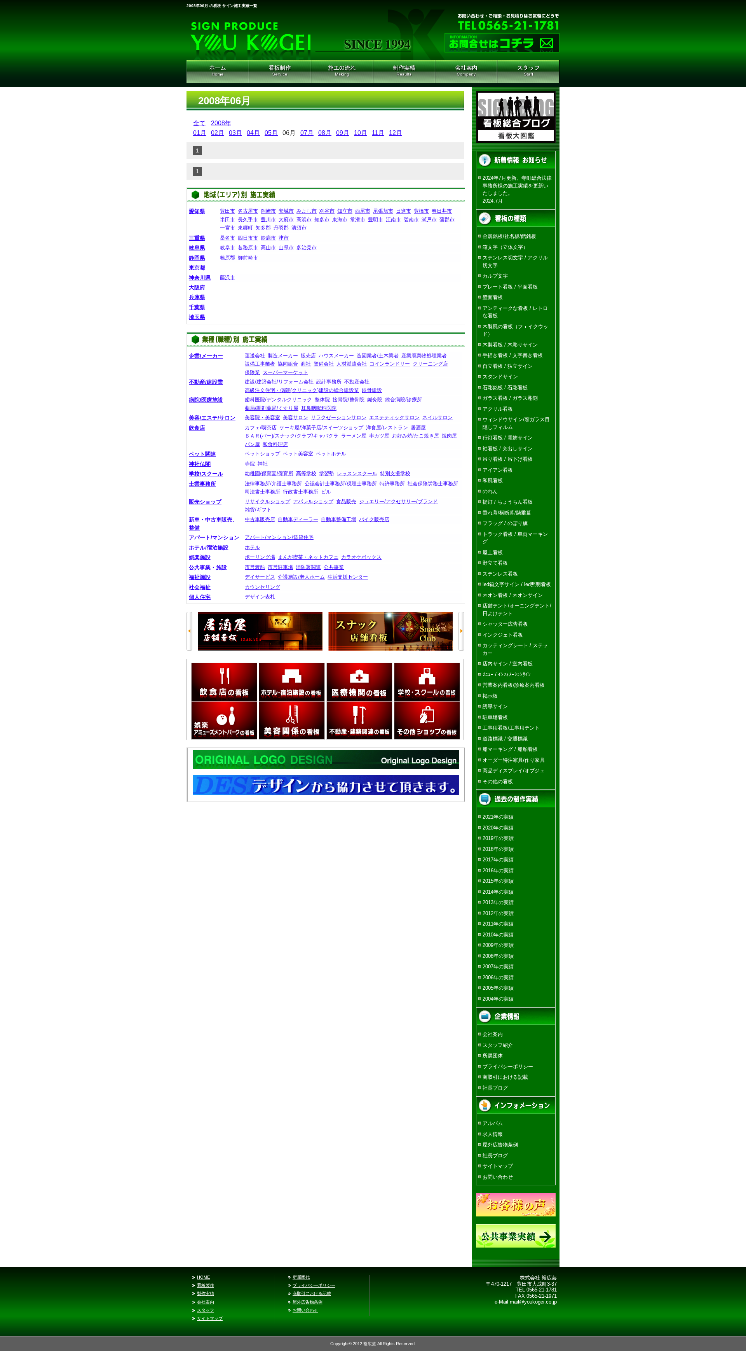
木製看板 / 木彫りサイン (510, 345)
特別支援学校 (395, 473)
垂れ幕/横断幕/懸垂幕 (507, 513)
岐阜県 (197, 248)
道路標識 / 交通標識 (505, 739)
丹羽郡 (281, 228)
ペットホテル (331, 454)
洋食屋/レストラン (387, 427)
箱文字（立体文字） (505, 247)
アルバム (493, 1123)
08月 (324, 133)
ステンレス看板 (500, 574)
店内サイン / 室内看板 (508, 664)
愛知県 (197, 211)
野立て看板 (495, 563)
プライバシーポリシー (508, 1066)
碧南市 (411, 219)
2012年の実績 (498, 913)
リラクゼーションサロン (338, 417)
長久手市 (248, 219)
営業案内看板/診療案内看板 (514, 685)
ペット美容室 (298, 454)
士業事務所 (202, 484)
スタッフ (205, 1310)
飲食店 (197, 428)
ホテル (252, 547)
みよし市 (306, 211)
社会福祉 (200, 587)
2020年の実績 (498, 828)
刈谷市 (327, 211)
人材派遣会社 (351, 364)
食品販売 (346, 501)
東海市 (339, 219)
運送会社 (255, 356)
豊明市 (375, 219)
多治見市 (306, 247)
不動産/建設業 (206, 382)
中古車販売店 (260, 519)
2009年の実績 (498, 945)
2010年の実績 (498, 935)
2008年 (221, 123)
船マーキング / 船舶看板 (510, 749)
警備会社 (324, 364)
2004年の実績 (498, 999)
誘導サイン (495, 706)
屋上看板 (493, 552)
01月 (199, 133)
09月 (342, 133)
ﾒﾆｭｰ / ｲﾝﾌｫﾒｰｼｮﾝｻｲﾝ (507, 674)
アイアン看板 (498, 470)
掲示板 (490, 696)
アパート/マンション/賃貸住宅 (279, 537)
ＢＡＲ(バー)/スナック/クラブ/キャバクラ (291, 436)
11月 (378, 133)
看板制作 (280, 71)
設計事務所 (329, 382)
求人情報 (493, 1134)
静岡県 (197, 258)
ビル (326, 492)
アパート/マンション (214, 537)
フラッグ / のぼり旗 (505, 523)
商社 (306, 364)
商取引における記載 (505, 1077)
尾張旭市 (383, 211)
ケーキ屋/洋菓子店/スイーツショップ (321, 427)
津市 (284, 238)
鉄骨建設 (372, 390)
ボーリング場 (260, 557)
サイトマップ (498, 1166)
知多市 (321, 219)
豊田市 (227, 211)
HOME (217, 71)
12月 (395, 133)
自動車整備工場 (338, 519)
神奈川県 (200, 278)
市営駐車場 (280, 567)
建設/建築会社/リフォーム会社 (279, 382)
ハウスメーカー (336, 356)
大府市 (286, 219)
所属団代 (301, 1277)
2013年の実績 (498, 902)
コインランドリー (390, 364)
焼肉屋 (449, 436)
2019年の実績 (498, 838)
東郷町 (245, 228)
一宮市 (227, 228)
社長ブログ (495, 1088)
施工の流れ (342, 71)
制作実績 (404, 71)
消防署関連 (308, 567)
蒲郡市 (447, 219)
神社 (263, 464)
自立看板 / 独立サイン (508, 366)
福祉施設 (200, 577)
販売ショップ (205, 502)
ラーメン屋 (353, 436)
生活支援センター (348, 577)
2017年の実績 (498, 860)
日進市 (403, 211)
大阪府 (197, 287)
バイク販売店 (374, 519)
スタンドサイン (500, 377)
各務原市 (248, 247)
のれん (490, 491)
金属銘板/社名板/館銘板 (509, 236)
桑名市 (227, 238)
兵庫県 (197, 297)
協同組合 (288, 364)
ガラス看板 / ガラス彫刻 (510, 398)
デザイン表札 (260, 597)
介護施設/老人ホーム (301, 577)
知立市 (344, 211)
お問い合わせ (498, 1177)
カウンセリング (262, 587)
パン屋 (252, 444)
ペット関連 (202, 454)
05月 (271, 133)
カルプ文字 (495, 276)
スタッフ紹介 (528, 71)
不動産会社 (357, 382)
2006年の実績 (498, 977)
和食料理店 (275, 444)
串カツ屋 (379, 436)
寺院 (250, 464)
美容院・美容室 (262, 417)
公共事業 (334, 567)
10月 (360, 133)
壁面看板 (493, 297)
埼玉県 (197, 317)
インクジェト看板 (503, 635)
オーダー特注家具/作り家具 (514, 760)
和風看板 (493, 480)
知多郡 (263, 228)
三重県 (197, 238)
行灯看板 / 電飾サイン (508, 438)
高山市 (268, 247)
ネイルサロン (437, 417)
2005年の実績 (498, 988)
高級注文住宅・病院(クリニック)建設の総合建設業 (302, 390)
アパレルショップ (313, 501)
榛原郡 (227, 258)
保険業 (252, 372)
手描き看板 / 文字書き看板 (513, 355)
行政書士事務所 (300, 492)
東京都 (197, 267)
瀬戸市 (429, 219)
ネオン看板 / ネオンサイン (513, 595)
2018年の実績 (498, 849)
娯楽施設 (200, 557)
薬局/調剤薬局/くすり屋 (271, 408)
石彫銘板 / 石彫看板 (505, 387)
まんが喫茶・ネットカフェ (308, 557)
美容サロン (295, 417)
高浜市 (304, 219)
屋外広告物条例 (500, 1145)
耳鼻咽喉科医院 (318, 408)
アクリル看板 (498, 409)
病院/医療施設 (206, 400)
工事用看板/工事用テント (511, 728)
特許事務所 (392, 483)
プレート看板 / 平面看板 (510, 287)
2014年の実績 (498, 892)
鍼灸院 (374, 399)
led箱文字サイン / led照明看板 (517, 584)
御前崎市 (248, 258)
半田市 (227, 219)
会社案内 (466, 71)
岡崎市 (268, 211)
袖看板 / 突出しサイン (508, 449)
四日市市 (248, 238)
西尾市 (362, 211)
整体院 (322, 399)
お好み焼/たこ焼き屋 (415, 436)
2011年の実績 (498, 924)
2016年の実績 (498, 870)
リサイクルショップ (267, 501)
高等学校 (306, 473)
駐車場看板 (495, 717)
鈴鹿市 (268, 238)
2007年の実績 (498, 967)
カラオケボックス (361, 557)
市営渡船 (255, 567)
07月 (307, 133)
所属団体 (493, 1056)
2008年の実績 (498, 956)
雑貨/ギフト (258, 510)
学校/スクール (206, 474)
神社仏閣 (200, 464)
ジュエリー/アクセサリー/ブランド (398, 501)
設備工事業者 (260, 364)
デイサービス (260, 577)
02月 (217, 133)
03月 (235, 133)
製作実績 (205, 1293)
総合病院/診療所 (403, 399)
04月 (253, 133)
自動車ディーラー (298, 519)
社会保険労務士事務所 (433, 483)
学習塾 (326, 473)
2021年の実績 (498, 817)
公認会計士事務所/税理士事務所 (341, 483)
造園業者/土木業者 (378, 356)
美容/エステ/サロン (212, 418)
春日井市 (442, 211)
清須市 (299, 228)
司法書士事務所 (262, 492)
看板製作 (205, 1285)
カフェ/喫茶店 (261, 427)
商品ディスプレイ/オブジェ (514, 771)
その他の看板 (498, 781)
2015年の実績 (498, 881)
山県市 (286, 247)
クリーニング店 (430, 364)
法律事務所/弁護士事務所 (273, 483)
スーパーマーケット (285, 372)
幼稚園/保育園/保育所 (269, 473)
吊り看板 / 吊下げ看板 (508, 459)
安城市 (286, 211)
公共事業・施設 (208, 567)
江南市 (393, 219)
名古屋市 (248, 211)
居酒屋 (418, 427)
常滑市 (357, 219)
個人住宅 (200, 597)
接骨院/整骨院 (348, 399)
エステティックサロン (394, 417)
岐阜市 (227, 247)
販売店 (308, 356)
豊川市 (268, 219)
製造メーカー (283, 356)
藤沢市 (227, 277)
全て (199, 123)
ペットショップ (262, 454)
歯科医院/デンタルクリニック (278, 399)
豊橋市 (421, 211)
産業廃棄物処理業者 (424, 356)
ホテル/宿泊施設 (208, 547)
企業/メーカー (206, 356)
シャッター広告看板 (505, 624)
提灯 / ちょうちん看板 (508, 502)
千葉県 (197, 307)
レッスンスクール (357, 473)
